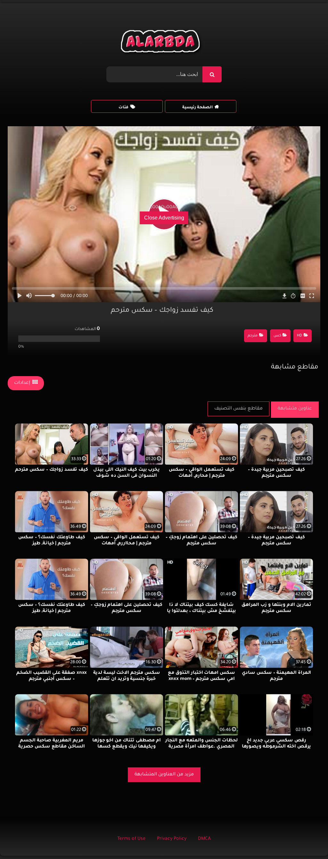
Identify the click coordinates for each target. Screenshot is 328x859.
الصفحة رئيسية (197, 107)
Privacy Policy (171, 839)
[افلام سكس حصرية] (161, 43)
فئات (123, 107)
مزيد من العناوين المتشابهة (164, 774)
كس (277, 336)
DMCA (204, 839)
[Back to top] (307, 840)
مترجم (253, 336)
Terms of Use (131, 839)
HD (299, 336)
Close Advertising (164, 217)
